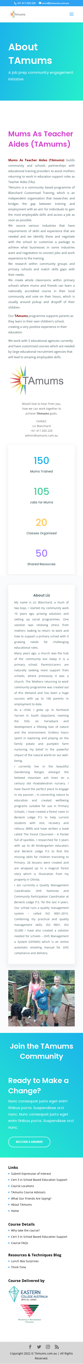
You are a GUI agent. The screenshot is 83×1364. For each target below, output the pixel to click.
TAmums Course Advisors (28, 1192)
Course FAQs (19, 1243)
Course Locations (22, 1186)
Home (15, 1211)
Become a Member (29, 1142)
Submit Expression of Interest (31, 1174)
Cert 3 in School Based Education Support (39, 1180)
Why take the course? (25, 1230)
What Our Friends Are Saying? (31, 1198)
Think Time (18, 1267)
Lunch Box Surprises (25, 1261)
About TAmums (21, 1204)
